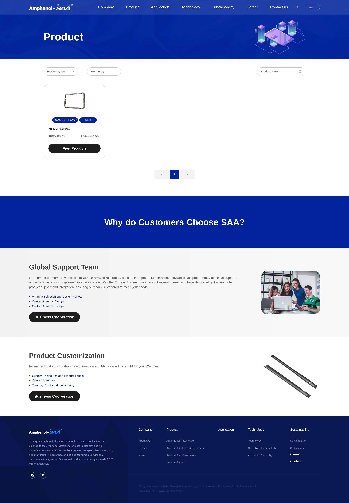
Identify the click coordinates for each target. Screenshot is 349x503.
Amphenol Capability (260, 455)
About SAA (145, 440)
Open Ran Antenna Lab (262, 448)
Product (132, 7)
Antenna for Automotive (180, 440)
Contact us (279, 7)
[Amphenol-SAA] (51, 7)
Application (160, 7)
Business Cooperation (54, 317)
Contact (295, 461)
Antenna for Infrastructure (181, 455)
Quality (143, 448)
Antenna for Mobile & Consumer (185, 448)
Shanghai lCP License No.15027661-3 (161, 491)
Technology (190, 7)
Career (252, 7)
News (142, 455)
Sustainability (223, 7)
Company (106, 7)
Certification (297, 448)
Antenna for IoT (175, 462)
